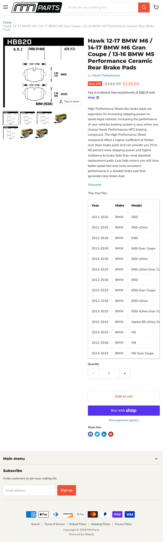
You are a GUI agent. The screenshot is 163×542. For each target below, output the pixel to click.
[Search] (144, 7)
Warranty (94, 185)
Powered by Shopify (81, 534)
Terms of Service (54, 524)
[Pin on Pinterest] (110, 434)
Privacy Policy (123, 524)
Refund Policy (77, 524)
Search (35, 524)
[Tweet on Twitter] (97, 434)
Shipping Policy (100, 524)
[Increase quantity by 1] (124, 373)
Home (7, 22)
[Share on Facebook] (90, 434)
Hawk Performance (106, 75)
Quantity (93, 364)
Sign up (67, 490)
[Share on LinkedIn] (104, 434)
